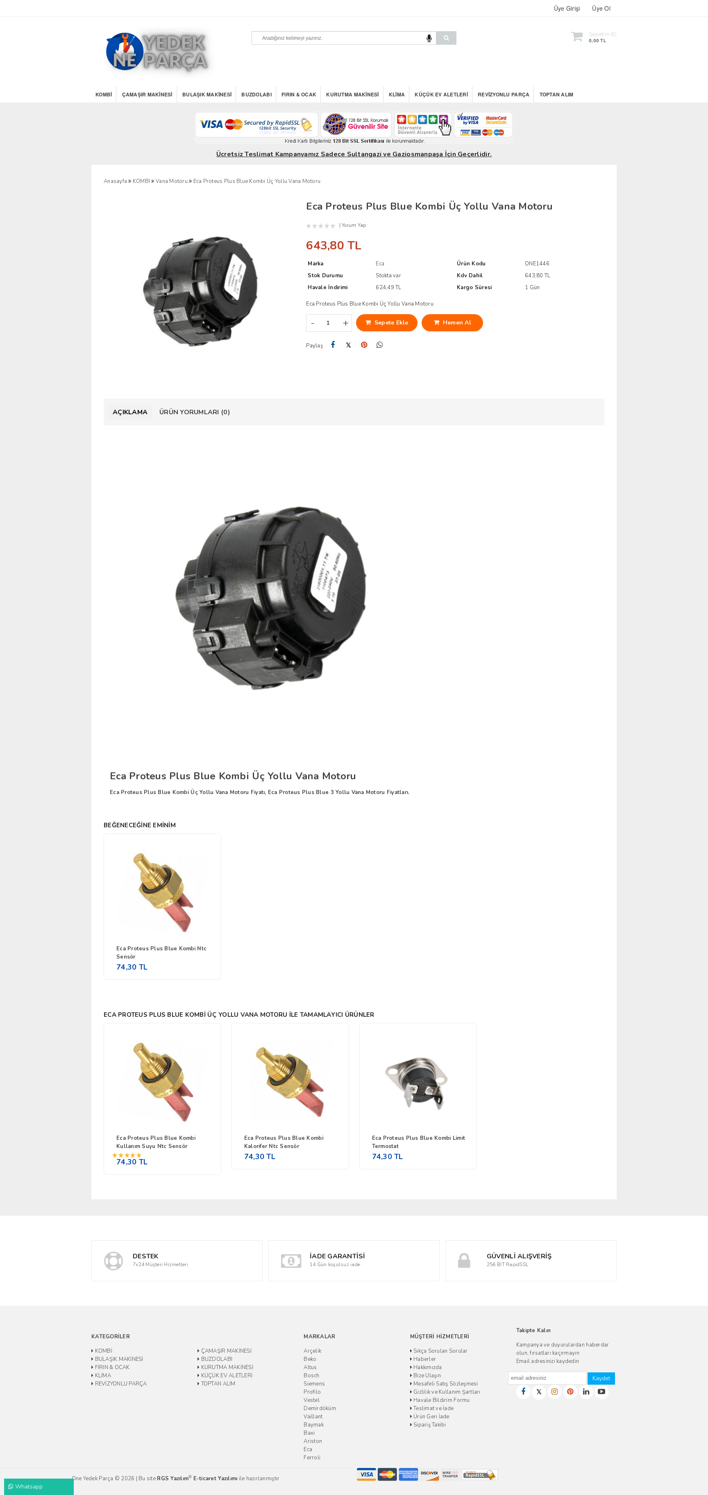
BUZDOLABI (256, 94)
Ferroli (312, 1457)
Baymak (314, 1425)
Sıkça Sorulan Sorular (440, 1351)
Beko (310, 1359)
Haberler (424, 1359)
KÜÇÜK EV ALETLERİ (441, 94)
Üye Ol (601, 8)
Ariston (313, 1441)
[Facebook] (332, 345)
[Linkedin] (586, 1392)
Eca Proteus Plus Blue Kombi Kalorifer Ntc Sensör (283, 1142)
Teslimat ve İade (433, 1408)
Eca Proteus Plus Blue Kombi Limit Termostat (418, 1142)
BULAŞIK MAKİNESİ (206, 94)
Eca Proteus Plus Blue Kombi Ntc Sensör (161, 953)
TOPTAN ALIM (557, 94)
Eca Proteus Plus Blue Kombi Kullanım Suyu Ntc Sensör (155, 1142)
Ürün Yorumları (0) (194, 412)
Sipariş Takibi (429, 1425)
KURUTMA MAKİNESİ (352, 94)
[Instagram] (554, 1392)
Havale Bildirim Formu (441, 1400)
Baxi (309, 1433)
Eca (308, 1449)
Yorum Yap (354, 225)
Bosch (311, 1375)
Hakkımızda (427, 1367)
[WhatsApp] (379, 345)
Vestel (312, 1400)
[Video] (602, 1392)
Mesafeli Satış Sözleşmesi (445, 1384)
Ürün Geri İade (430, 1416)
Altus (310, 1367)
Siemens (314, 1384)
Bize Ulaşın (426, 1375)
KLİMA (397, 94)
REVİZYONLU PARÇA (503, 94)
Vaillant (313, 1416)
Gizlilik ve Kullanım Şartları (446, 1392)
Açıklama (130, 412)
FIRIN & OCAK (298, 94)
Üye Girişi (567, 8)
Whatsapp (28, 1486)
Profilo (312, 1392)
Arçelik (312, 1351)
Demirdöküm (320, 1408)
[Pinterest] (364, 345)
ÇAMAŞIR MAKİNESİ (147, 94)
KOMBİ (103, 94)
